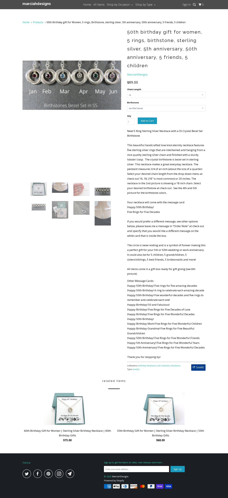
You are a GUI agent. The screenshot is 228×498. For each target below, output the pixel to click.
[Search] (194, 5)
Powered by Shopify (114, 480)
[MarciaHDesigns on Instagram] (60, 473)
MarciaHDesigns (36, 3)
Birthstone (133, 102)
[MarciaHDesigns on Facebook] (38, 473)
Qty (129, 116)
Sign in (187, 4)
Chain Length (134, 89)
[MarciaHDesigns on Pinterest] (49, 473)
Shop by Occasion (119, 4)
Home (87, 4)
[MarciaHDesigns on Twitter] (27, 473)
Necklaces (176, 365)
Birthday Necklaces (147, 365)
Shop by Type (144, 4)
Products (38, 22)
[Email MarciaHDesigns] (71, 473)
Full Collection (163, 365)
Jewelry (136, 369)
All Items (99, 4)
